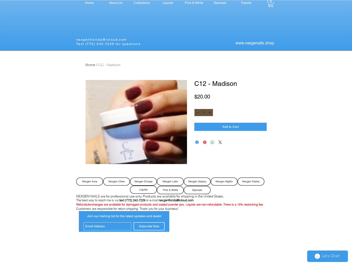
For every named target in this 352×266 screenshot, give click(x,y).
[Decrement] (197, 112)
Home (90, 65)
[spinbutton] (204, 112)
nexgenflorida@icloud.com (101, 40)
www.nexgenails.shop (254, 43)
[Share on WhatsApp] (212, 142)
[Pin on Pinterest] (204, 142)
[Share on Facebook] (197, 142)
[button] (142, 2)
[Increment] (210, 112)
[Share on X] (220, 142)
